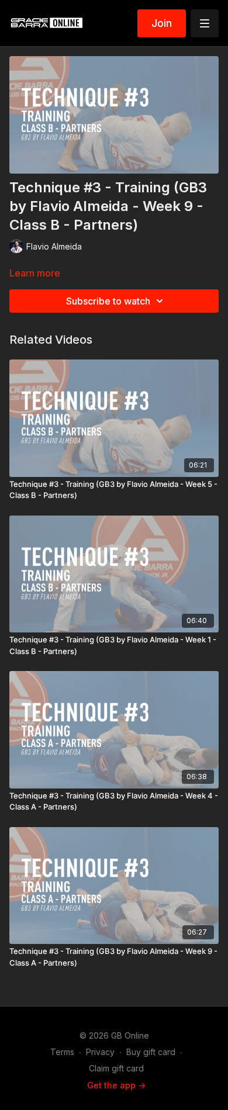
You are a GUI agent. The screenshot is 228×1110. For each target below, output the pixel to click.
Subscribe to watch (108, 301)
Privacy (100, 1052)
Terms (62, 1052)
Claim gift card (116, 1068)
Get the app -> (116, 1085)
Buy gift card (150, 1052)
